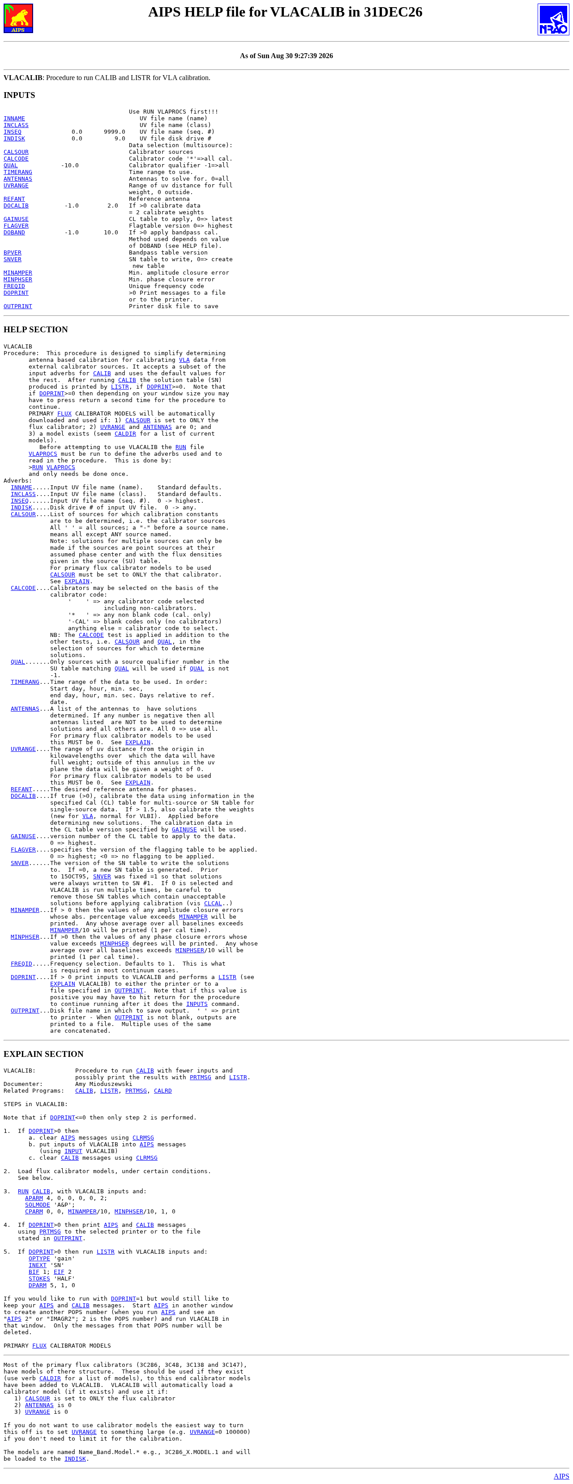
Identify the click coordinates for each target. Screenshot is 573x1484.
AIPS (68, 1137)
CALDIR (125, 433)
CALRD (163, 1090)
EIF (59, 1271)
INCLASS (16, 125)
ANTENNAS (18, 178)
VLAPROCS (43, 453)
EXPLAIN (77, 581)
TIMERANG (18, 172)
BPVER (12, 252)
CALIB (102, 373)
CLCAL (213, 903)
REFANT (14, 198)
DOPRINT (16, 292)
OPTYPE (39, 1258)
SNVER (12, 259)
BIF (34, 1271)
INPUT (73, 1151)
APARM (34, 1198)
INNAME (14, 118)
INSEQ (12, 131)
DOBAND (14, 232)
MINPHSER (18, 279)
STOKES (39, 1278)
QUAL (11, 165)
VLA (184, 359)
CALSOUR (16, 151)
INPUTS (197, 1004)
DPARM (38, 1285)
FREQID (14, 286)
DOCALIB (16, 205)
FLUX (64, 413)
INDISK (14, 138)
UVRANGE (16, 185)
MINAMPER (18, 272)
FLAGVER (16, 225)
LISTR (120, 386)
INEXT (38, 1265)
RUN (180, 447)
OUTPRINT (18, 306)
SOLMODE (37, 1204)
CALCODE (16, 158)
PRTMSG (200, 1077)
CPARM (34, 1211)
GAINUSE (16, 219)
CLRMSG (143, 1137)
